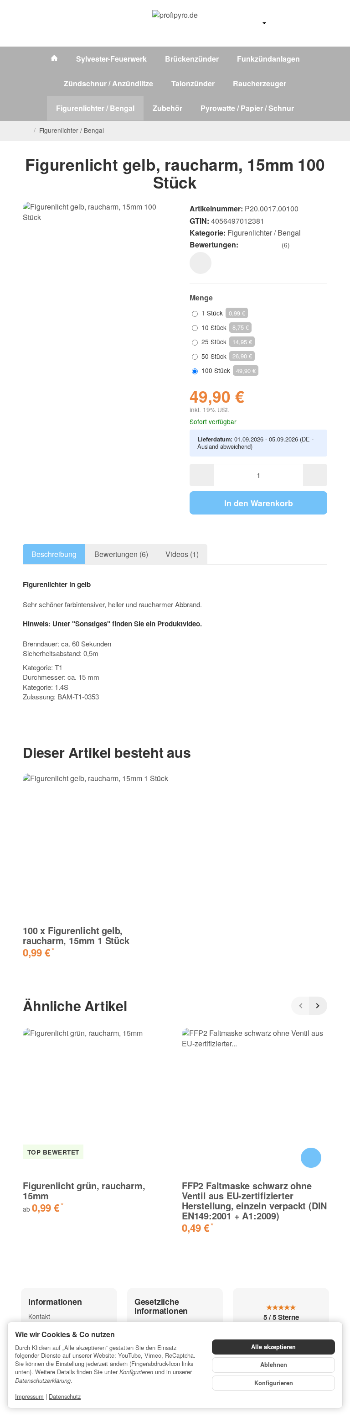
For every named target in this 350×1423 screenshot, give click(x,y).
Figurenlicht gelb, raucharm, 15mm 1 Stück (76, 935)
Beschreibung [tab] (54, 554)
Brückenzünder (192, 58)
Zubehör (167, 108)
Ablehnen (273, 1364)
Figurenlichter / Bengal (95, 108)
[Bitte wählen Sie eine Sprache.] (255, 23)
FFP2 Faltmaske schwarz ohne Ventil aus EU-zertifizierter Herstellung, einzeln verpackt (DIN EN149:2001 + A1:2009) (254, 1201)
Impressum (29, 1396)
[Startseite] (26, 130)
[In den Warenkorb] (311, 1158)
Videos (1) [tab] (182, 554)
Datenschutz (65, 1396)
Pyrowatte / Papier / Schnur (247, 108)
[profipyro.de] (175, 23)
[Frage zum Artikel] (200, 263)
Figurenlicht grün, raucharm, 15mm (84, 1191)
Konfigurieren (273, 1383)
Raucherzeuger (259, 83)
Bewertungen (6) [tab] (121, 554)
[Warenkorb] (318, 23)
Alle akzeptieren (273, 1347)
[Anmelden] (298, 23)
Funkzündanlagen (268, 58)
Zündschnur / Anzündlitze (108, 83)
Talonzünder (193, 83)
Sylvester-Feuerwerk (111, 58)
